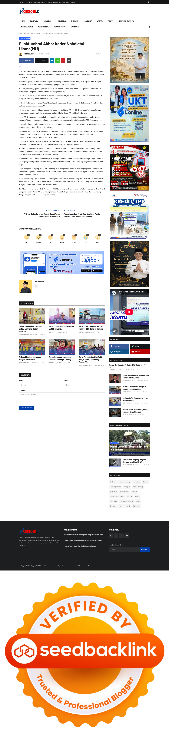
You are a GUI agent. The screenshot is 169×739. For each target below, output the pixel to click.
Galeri (73, 2)
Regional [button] (48, 21)
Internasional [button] (27, 27)
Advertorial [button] (43, 27)
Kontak (21, 2)
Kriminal (129, 496)
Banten (145, 482)
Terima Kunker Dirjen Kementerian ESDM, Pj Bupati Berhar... (83, 540)
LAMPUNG (113, 501)
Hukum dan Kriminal (126, 501)
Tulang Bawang (138, 487)
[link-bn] (62, 262)
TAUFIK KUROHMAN (115, 453)
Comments (25, 375)
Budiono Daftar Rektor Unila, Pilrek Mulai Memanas (135, 399)
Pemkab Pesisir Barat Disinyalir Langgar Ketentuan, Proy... (134, 388)
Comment (22, 390)
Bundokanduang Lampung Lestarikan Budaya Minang (60, 358)
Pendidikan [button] (61, 21)
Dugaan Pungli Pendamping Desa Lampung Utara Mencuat (135, 411)
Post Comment (26, 408)
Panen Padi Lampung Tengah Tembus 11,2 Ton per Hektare (91, 327)
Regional (26, 33)
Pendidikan (113, 491)
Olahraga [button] (87, 21)
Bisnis (137, 496)
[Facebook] (111, 535)
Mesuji (128, 506)
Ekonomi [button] (75, 21)
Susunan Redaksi (39, 2)
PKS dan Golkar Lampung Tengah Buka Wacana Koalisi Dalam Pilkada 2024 (42, 215)
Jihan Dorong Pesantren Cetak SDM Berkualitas (61, 327)
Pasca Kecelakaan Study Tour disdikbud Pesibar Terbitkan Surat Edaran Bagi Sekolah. (82, 215)
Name (21, 381)
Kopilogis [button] (75, 27)
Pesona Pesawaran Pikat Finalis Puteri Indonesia (80, 546)
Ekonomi (112, 506)
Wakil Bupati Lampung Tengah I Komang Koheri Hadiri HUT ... (134, 461)
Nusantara (136, 482)
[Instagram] (121, 535)
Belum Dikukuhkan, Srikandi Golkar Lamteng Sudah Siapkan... (30, 329)
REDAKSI (51, 332)
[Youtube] (127, 535)
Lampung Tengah (35, 33)
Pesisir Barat (124, 491)
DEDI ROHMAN (127, 403)
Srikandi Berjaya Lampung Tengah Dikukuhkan (30, 358)
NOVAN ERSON (127, 380)
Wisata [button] (100, 21)
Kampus (127, 487)
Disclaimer (29, 2)
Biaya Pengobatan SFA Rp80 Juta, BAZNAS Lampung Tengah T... (90, 359)
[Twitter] (116, 535)
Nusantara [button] (34, 21)
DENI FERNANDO (29, 54)
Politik (138, 501)
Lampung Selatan (115, 487)
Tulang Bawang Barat (117, 496)
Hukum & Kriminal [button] (126, 21)
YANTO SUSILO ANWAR (115, 370)
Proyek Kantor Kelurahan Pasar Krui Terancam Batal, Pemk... (136, 376)
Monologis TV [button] (60, 27)
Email (66, 381)
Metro (120, 506)
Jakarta (134, 491)
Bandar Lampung (124, 482)
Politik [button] (111, 21)
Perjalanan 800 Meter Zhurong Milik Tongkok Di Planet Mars (83, 535)
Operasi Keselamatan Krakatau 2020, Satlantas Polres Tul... (128, 366)
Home (23, 21)
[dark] (149, 2)
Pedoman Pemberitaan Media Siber (58, 2)
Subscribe (144, 550)
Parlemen (136, 506)
